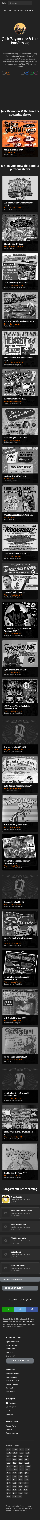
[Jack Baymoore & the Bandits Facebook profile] (27, 72)
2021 (21, 1453)
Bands (10, 10)
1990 (14, 1480)
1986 (14, 1483)
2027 (8, 1449)
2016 (26, 1456)
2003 (9, 1469)
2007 (9, 1466)
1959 (14, 1493)
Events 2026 (10, 1356)
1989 (20, 1480)
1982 (8, 1486)
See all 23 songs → (12, 1279)
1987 (8, 1483)
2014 (14, 1459)
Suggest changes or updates (20, 1300)
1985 (20, 1483)
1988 (26, 1480)
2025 (21, 1449)
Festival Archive (12, 1345)
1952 (19, 1496)
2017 (20, 1456)
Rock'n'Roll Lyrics (12, 1381)
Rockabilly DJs (11, 1377)
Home (4, 10)
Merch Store (10, 1391)
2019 (8, 1456)
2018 (14, 1456)
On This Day (10, 1388)
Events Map (10, 1349)
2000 (27, 1469)
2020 (27, 1453)
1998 (14, 1473)
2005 (21, 1466)
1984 (25, 1483)
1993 (20, 1476)
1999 (8, 1473)
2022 (15, 1453)
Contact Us (10, 1414)
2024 (27, 1449)
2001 (21, 1469)
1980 (20, 1486)
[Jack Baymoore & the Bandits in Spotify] (32, 72)
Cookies (9, 1429)
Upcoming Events (12, 1341)
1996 (26, 1473)
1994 (14, 1476)
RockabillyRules (4, 3)
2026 (15, 1449)
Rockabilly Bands (12, 1373)
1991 (8, 1480)
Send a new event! (14, 1288)
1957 (26, 1493)
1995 (8, 1476)
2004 (28, 1466)
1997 (20, 1473)
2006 (15, 1466)
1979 (26, 1486)
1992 (26, 1476)
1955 (14, 1496)
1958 (20, 1493)
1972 (14, 1490)
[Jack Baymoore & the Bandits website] (23, 72)
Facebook (12, 1403)
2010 (14, 1463)
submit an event (28, 1321)
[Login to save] (8, 72)
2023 (9, 1453)
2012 (26, 1459)
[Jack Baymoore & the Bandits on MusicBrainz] (36, 72)
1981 (14, 1486)
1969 (25, 1490)
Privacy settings (12, 1433)
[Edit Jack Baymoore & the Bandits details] (4, 72)
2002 (15, 1469)
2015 (8, 1459)
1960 (8, 1493)
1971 (20, 1490)
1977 (8, 1490)
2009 (20, 1463)
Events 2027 (10, 1352)
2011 (8, 1463)
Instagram (12, 1407)
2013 (20, 1459)
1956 (8, 1496)
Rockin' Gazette (12, 1384)
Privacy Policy (11, 1426)
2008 (27, 1463)
